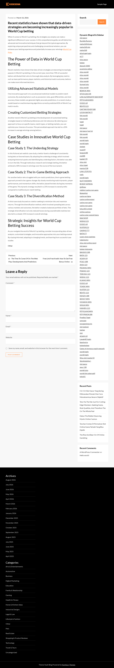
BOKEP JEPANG (86, 184)
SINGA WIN (84, 305)
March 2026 (10, 504)
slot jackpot (84, 327)
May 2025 (9, 551)
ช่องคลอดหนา (85, 361)
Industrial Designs (13, 609)
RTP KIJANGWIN (86, 100)
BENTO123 (84, 106)
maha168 (83, 50)
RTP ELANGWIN (86, 311)
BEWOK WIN (85, 91)
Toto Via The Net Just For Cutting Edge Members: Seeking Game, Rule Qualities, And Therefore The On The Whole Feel (93, 406)
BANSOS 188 (85, 252)
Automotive (10, 571)
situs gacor (84, 59)
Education (9, 586)
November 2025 (12, 523)
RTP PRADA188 (86, 314)
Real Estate (10, 633)
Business (9, 576)
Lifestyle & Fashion (13, 619)
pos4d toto (84, 370)
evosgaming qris (86, 324)
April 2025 (10, 556)
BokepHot (84, 193)
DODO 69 (84, 103)
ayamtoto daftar (86, 69)
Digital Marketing (12, 581)
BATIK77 (83, 234)
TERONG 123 (85, 274)
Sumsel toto (84, 84)
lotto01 (83, 376)
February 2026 (11, 508)
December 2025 (12, 518)
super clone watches (87, 237)
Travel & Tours (11, 648)
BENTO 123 (84, 293)
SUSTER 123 (84, 289)
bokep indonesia (86, 249)
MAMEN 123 (85, 308)
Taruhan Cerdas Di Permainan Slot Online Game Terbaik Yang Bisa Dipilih (93, 427)
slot (81, 333)
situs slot (83, 162)
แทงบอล (83, 321)
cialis (81, 174)
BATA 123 (83, 255)
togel (82, 122)
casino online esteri (87, 199)
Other (10, 246)
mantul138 (84, 168)
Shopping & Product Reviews (17, 638)
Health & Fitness (12, 600)
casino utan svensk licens (89, 215)
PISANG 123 (85, 271)
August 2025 (11, 537)
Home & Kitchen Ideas (14, 605)
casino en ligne (85, 196)
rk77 (81, 56)
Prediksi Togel (85, 317)
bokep (82, 63)
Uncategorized (11, 652)
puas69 (82, 150)
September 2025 (12, 532)
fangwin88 (84, 153)
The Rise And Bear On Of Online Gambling (92, 436)
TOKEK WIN (85, 286)
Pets (7, 628)
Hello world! (84, 455)
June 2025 (10, 547)
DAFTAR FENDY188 (88, 109)
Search (83, 17)
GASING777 (84, 230)
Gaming (9, 595)
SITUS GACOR (85, 94)
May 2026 (9, 494)
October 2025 (11, 527)
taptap (82, 330)
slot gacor (83, 38)
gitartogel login (85, 53)
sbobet (82, 146)
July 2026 (9, 485)
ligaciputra (84, 342)
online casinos (85, 212)
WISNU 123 (84, 277)
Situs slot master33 (87, 358)
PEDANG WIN (85, 268)
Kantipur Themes (68, 665)
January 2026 (11, 513)
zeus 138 (83, 367)
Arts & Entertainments (14, 566)
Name (8, 316)
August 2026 (11, 480)
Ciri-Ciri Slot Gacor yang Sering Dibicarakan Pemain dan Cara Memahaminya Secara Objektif (92, 394)
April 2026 (10, 499)
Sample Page (102, 4)
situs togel (84, 165)
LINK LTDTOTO (86, 171)
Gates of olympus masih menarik (92, 348)
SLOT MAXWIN (86, 181)
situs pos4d (84, 72)
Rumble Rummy (86, 41)
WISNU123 (84, 221)
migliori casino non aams (89, 190)
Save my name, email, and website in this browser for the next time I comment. (38, 348)
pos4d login (84, 140)
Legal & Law (10, 614)
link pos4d (84, 115)
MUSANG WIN (86, 302)
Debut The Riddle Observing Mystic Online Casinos (90, 417)
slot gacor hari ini (86, 131)
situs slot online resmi (88, 243)
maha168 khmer (86, 44)
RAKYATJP (84, 218)
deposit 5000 (85, 66)
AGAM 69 (84, 258)
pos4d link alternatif (87, 373)
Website (9, 337)
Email (8, 326)
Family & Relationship (14, 590)
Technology (10, 643)
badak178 (83, 159)
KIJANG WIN (85, 280)
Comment (10, 283)
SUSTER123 (84, 227)
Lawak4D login (85, 339)
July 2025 (9, 542)
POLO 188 (84, 261)
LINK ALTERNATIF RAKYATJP (91, 97)
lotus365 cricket (86, 209)
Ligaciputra (84, 240)
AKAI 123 (83, 265)
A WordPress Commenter (90, 452)
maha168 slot (85, 47)
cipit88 (82, 156)
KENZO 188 (84, 296)
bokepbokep (84, 345)
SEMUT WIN (85, 299)
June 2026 (10, 489)
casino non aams (86, 202)
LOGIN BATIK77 (86, 112)
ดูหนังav (83, 187)
